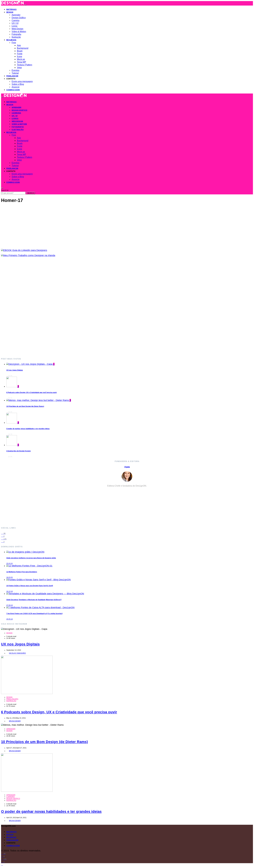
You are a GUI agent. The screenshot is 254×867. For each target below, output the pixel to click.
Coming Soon (13, 90)
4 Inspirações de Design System (18, 451)
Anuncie (15, 87)
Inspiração (11, 701)
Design (9, 12)
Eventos (15, 70)
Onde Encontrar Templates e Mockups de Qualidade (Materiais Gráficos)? (34, 600)
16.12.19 (9, 591)
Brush (19, 51)
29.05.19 (9, 619)
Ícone (19, 56)
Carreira (15, 20)
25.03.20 (9, 563)
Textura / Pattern (24, 65)
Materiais (11, 9)
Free (14, 42)
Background (22, 48)
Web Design (17, 29)
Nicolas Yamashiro (17, 653)
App (19, 45)
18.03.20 (9, 577)
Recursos (11, 40)
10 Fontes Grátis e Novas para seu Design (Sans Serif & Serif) (29, 586)
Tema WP (21, 62)
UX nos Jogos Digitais (14, 370)
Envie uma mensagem (22, 81)
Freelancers (12, 699)
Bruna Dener (15, 721)
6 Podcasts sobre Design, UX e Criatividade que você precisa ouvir (31, 392)
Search (30, 193)
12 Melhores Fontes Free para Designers (21, 572)
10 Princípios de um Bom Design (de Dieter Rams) (25, 406)
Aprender (16, 15)
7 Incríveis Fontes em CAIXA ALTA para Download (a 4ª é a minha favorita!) (34, 613)
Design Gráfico (19, 18)
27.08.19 (9, 605)
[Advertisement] (80, 307)
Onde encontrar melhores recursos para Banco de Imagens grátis (31, 558)
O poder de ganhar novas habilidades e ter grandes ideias (28, 429)
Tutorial (15, 73)
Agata (127, 467)
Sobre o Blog (18, 84)
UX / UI (15, 23)
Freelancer (12, 76)
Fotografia (16, 34)
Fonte (19, 54)
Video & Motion (19, 31)
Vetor (19, 67)
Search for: (5, 190)
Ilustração (16, 37)
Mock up (21, 59)
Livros (14, 26)
